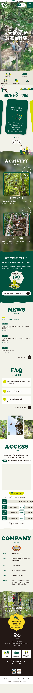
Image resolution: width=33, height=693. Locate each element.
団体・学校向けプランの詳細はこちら (14, 293)
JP (19, 5)
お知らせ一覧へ (22, 357)
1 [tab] (14, 137)
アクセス (24, 661)
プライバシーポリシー (7, 678)
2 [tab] (16, 137)
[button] (16, 382)
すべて (3, 319)
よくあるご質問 (17, 663)
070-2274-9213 (16, 565)
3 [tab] (18, 137)
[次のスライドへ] (19, 142)
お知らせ (16, 319)
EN (23, 5)
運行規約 (17, 678)
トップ (10, 661)
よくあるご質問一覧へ (20, 407)
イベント (9, 319)
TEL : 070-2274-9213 (16, 646)
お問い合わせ (26, 678)
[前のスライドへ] (14, 142)
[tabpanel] (16, 117)
